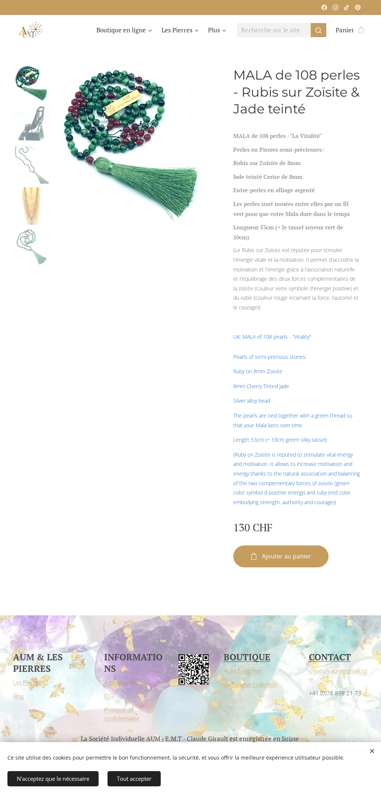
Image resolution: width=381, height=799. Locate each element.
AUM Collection (243, 670)
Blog (18, 696)
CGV (109, 696)
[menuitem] (125, 30)
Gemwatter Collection (250, 684)
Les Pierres (27, 682)
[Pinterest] (357, 7)
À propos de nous (126, 682)
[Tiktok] (346, 7)
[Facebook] (324, 7)
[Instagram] (335, 7)
